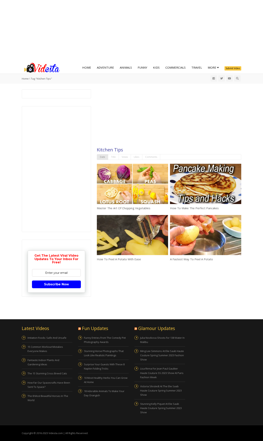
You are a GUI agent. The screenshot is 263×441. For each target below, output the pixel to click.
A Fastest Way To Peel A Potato (191, 259)
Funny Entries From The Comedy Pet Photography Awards (105, 340)
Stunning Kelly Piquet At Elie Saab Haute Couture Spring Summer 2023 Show (161, 408)
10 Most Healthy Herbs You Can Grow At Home (105, 380)
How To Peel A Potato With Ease (119, 259)
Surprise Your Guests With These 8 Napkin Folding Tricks (104, 366)
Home (86, 67)
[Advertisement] (131, 31)
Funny (142, 67)
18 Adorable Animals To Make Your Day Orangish (104, 393)
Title (113, 157)
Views (125, 157)
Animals (126, 67)
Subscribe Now (56, 284)
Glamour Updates (156, 328)
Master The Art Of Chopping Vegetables (123, 208)
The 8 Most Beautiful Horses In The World (48, 398)
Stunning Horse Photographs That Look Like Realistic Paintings (104, 353)
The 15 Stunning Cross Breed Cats (47, 373)
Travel (196, 67)
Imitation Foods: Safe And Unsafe (47, 337)
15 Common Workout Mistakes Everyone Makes (45, 349)
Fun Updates (95, 328)
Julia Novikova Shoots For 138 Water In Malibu (162, 340)
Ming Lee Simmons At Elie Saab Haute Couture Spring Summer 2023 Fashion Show (162, 355)
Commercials (175, 67)
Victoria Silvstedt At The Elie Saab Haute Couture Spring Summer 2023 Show (161, 390)
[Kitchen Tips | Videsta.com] (41, 67)
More (212, 67)
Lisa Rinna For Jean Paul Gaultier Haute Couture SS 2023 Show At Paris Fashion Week (161, 373)
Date (102, 157)
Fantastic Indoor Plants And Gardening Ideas (43, 362)
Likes (136, 157)
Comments (151, 157)
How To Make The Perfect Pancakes (194, 208)
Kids (156, 67)
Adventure (105, 67)
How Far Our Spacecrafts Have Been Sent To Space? (49, 385)
